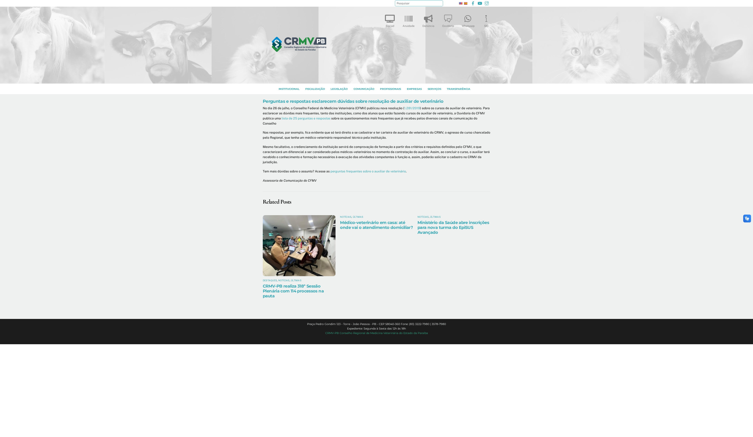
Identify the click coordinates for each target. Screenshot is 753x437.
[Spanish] (465, 3)
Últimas (296, 280)
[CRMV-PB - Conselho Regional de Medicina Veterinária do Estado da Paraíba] (299, 79)
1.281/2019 (412, 108)
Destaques (270, 280)
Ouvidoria (448, 25)
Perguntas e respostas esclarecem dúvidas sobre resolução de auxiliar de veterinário (353, 101)
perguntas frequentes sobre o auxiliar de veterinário (368, 171)
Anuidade (409, 25)
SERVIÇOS (434, 88)
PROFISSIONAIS (390, 88)
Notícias (284, 280)
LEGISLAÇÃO (339, 88)
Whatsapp (468, 25)
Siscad (390, 25)
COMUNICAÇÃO (364, 88)
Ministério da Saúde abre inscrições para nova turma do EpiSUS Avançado (453, 227)
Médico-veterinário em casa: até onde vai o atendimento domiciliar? (376, 225)
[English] (460, 3)
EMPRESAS (414, 88)
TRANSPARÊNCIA (458, 88)
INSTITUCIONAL (289, 88)
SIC (486, 25)
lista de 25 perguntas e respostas (306, 118)
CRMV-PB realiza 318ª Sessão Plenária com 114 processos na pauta (293, 291)
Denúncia (428, 25)
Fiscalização (315, 88)
